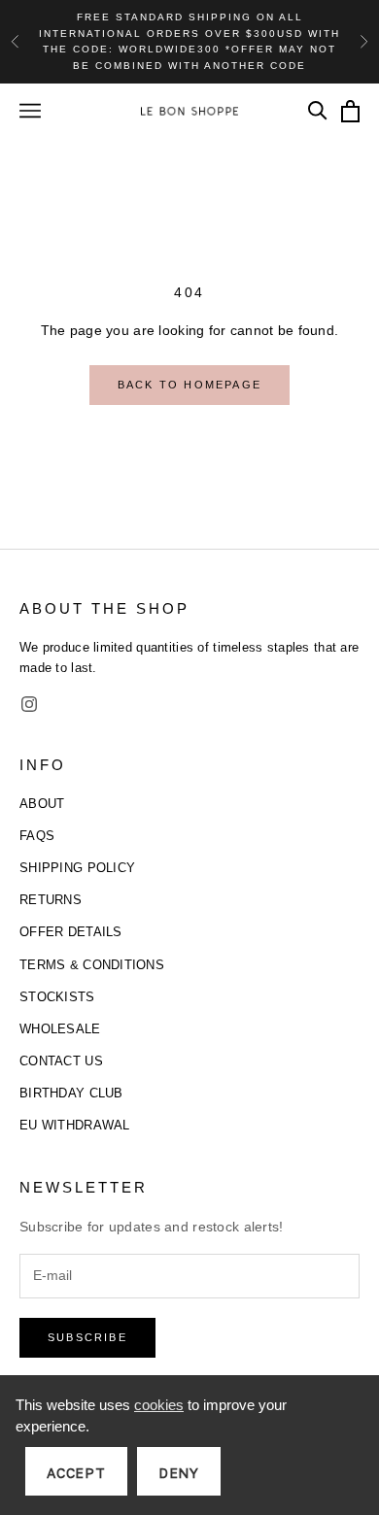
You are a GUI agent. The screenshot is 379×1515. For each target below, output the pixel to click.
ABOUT (41, 803)
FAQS (36, 835)
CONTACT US (61, 1061)
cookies (159, 1405)
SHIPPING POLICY (77, 867)
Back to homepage (189, 384)
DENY (178, 1472)
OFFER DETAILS (70, 932)
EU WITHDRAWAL (74, 1125)
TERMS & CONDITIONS (91, 965)
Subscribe (87, 1337)
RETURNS (50, 899)
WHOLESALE (60, 1029)
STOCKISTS (57, 997)
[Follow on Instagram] (29, 704)
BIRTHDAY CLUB (71, 1093)
